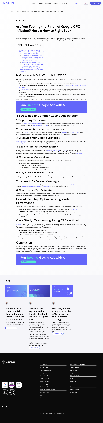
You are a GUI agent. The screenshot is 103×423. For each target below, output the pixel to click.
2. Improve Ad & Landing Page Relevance (33, 55)
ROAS (75, 209)
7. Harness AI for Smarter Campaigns (32, 64)
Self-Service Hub (74, 367)
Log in (76, 3)
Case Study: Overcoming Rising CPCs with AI (32, 69)
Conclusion (22, 71)
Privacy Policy (74, 392)
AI (31, 250)
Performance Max (24, 89)
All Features (43, 364)
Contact (72, 384)
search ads (79, 153)
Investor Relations (75, 389)
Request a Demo (44, 398)
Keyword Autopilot (45, 381)
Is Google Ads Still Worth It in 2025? (29, 50)
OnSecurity (19, 224)
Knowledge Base (74, 375)
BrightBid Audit (44, 387)
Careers (72, 386)
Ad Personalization (31, 213)
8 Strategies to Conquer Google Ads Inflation (32, 52)
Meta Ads (64, 150)
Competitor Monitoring (46, 375)
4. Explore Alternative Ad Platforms (32, 59)
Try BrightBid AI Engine (28, 109)
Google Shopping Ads (46, 370)
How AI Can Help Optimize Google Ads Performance (34, 68)
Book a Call (96, 3)
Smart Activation (44, 378)
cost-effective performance (75, 185)
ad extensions (74, 132)
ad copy (25, 132)
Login (41, 395)
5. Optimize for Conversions (30, 61)
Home (11, 11)
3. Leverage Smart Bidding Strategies (32, 57)
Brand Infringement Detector (47, 389)
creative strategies (51, 185)
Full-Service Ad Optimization (77, 364)
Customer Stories (44, 392)
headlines (64, 132)
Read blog (9, 328)
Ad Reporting (43, 373)
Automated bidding (21, 141)
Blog (17, 11)
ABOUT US (73, 381)
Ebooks (72, 378)
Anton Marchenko (12, 303)
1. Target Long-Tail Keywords (30, 53)
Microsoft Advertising (53, 150)
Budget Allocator (44, 367)
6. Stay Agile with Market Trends (31, 62)
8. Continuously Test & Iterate (30, 66)
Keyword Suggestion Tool (46, 384)
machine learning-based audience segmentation (36, 186)
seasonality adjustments (23, 143)
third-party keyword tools (40, 125)
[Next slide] (83, 315)
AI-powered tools (21, 185)
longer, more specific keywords (33, 123)
